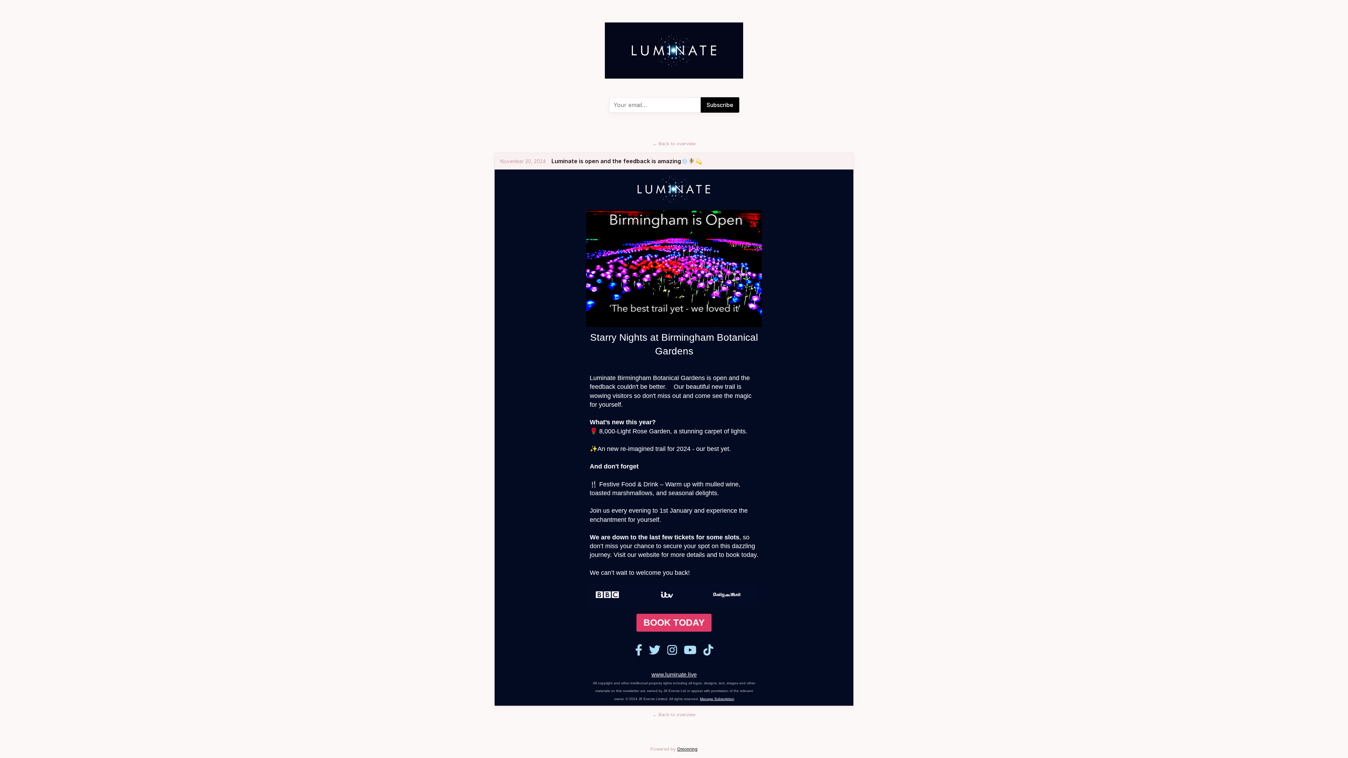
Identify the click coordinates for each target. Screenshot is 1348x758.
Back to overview (674, 143)
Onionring (687, 749)
